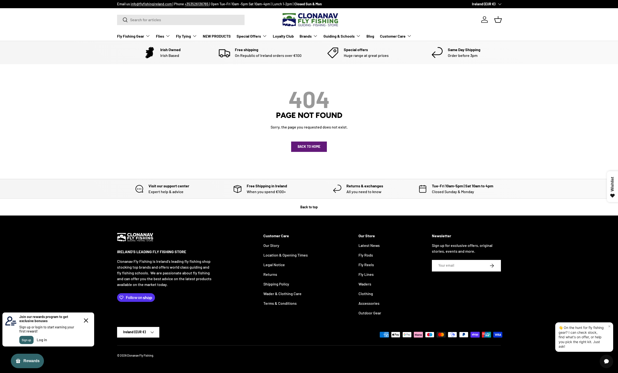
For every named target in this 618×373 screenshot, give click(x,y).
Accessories (368, 303)
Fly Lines (366, 274)
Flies (160, 36)
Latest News (369, 245)
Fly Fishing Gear (130, 36)
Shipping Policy (276, 284)
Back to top (309, 207)
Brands (306, 36)
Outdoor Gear (369, 313)
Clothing (365, 293)
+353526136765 (197, 4)
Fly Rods (365, 255)
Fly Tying (183, 36)
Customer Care (393, 36)
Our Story (271, 245)
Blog (370, 36)
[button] (498, 19)
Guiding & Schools (339, 36)
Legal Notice (274, 264)
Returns (270, 274)
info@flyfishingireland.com (152, 4)
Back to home (309, 146)
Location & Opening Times (285, 255)
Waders (364, 284)
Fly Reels (366, 264)
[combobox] (181, 19)
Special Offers (249, 36)
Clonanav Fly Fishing (140, 355)
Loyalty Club (283, 36)
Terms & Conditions (280, 303)
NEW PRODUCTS (217, 36)
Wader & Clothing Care (282, 293)
